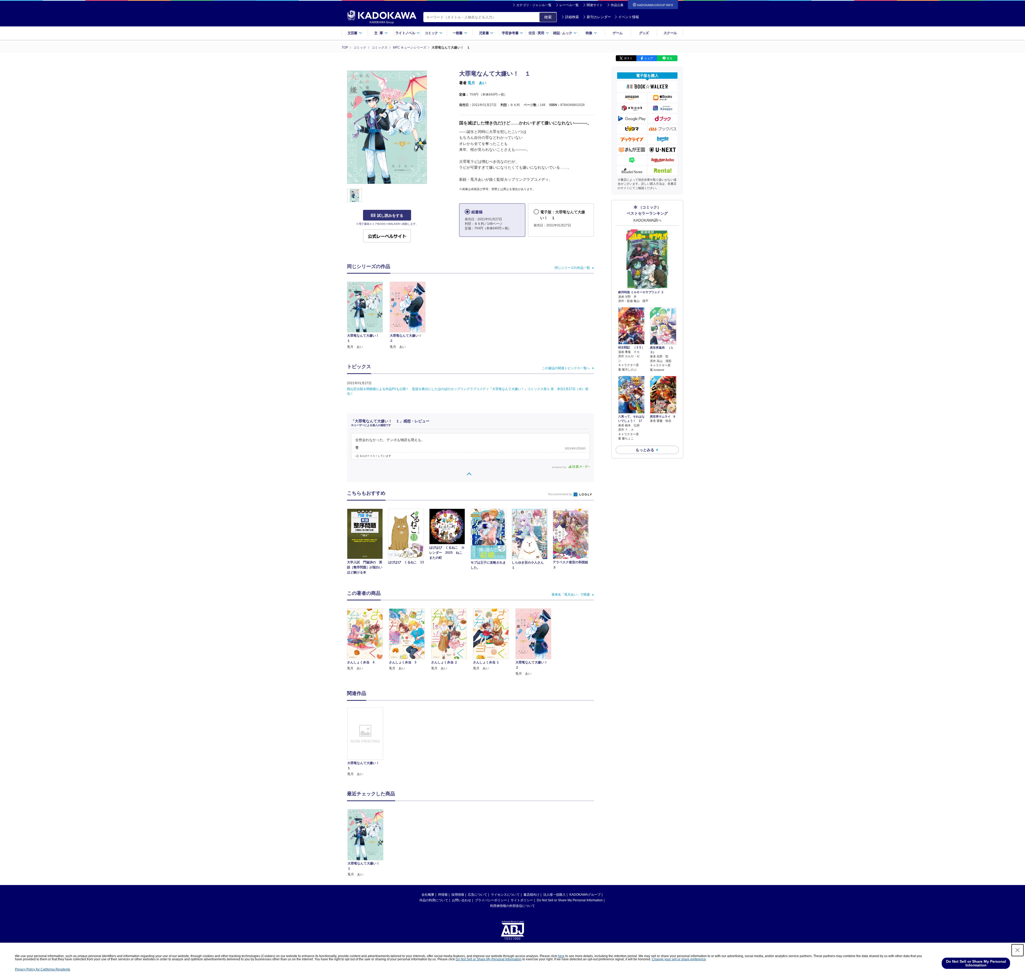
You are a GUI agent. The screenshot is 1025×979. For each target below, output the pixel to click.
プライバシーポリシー (491, 900)
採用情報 (457, 895)
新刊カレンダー (599, 17)
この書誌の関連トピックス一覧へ (566, 368)
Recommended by (560, 494)
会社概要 (427, 895)
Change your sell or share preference (679, 959)
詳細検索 (572, 17)
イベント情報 (628, 17)
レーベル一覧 (569, 5)
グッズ (644, 33)
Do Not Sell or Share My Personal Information (570, 900)
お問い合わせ (461, 900)
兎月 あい (477, 83)
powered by (559, 467)
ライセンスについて (505, 895)
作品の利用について (433, 900)
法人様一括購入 (554, 895)
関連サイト (595, 5)
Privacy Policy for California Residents (42, 969)
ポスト (628, 58)
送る (669, 58)
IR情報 (443, 895)
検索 (548, 17)
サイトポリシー (522, 900)
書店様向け (531, 895)
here (561, 956)
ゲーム (617, 33)
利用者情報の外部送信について (512, 906)
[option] (368, 742)
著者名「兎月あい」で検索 (570, 594)
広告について (477, 895)
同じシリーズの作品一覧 (572, 268)
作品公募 (617, 5)
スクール (670, 33)
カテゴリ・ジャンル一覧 (533, 5)
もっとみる (645, 450)
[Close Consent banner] (1017, 950)
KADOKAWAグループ (585, 895)
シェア (648, 58)
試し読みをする (390, 215)
